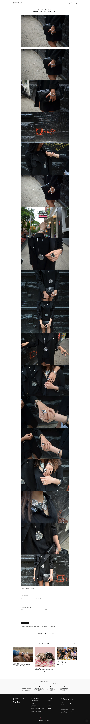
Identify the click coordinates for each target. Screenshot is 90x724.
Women (49, 700)
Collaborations (50, 706)
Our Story (49, 708)
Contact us (33, 709)
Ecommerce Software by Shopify (45, 720)
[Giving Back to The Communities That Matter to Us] (67, 653)
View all (75, 643)
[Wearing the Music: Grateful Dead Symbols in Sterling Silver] (45, 657)
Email (46, 609)
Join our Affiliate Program (36, 711)
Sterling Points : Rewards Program (37, 708)
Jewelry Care (33, 706)
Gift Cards (51, 688)
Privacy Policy (42, 626)
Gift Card (33, 703)
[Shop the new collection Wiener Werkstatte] (45, 159)
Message (22, 614)
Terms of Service (50, 626)
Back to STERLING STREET (46, 633)
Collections (50, 703)
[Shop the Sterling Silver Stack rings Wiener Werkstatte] (45, 222)
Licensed (49, 705)
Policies (32, 702)
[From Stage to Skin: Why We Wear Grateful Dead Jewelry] (23, 654)
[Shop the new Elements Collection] (45, 64)
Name (22, 609)
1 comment (41, 9)
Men (48, 702)
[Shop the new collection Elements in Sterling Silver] (45, 191)
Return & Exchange (34, 700)
